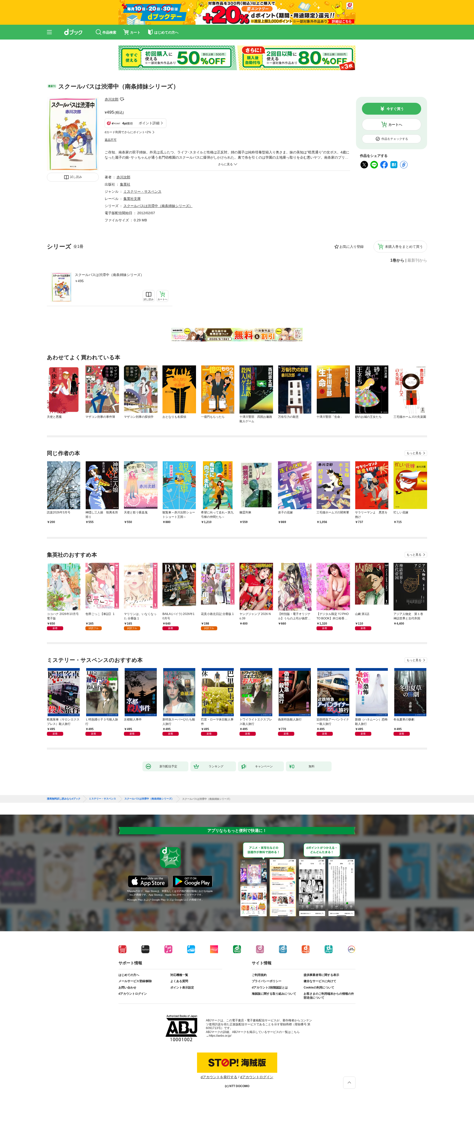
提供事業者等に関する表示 (321, 975)
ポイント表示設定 (182, 987)
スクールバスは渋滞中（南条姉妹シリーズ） (109, 275)
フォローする (121, 99)
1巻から (397, 260)
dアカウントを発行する (219, 1077)
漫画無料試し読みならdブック (63, 799)
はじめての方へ (128, 975)
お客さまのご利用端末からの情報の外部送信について (329, 995)
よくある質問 (179, 981)
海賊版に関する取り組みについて (274, 993)
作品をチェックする (394, 139)
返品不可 (111, 140)
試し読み (76, 177)
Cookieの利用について (319, 987)
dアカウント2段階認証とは (270, 987)
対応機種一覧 (179, 975)
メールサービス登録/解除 (135, 981)
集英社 (125, 184)
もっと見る (414, 453)
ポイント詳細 (149, 123)
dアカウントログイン (132, 993)
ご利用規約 (259, 975)
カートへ (395, 124)
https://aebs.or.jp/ (220, 1035)
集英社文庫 (132, 199)
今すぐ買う (395, 109)
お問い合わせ (127, 987)
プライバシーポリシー (266, 981)
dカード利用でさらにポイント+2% (128, 132)
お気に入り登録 (351, 247)
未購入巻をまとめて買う (404, 247)
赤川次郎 (111, 99)
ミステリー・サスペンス (142, 191)
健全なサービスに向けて (320, 981)
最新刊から (417, 260)
